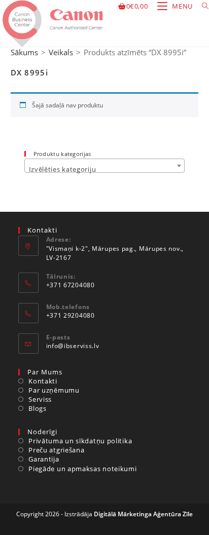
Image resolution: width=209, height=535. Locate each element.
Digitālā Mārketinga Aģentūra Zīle (143, 514)
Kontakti (42, 381)
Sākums (24, 52)
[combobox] (104, 166)
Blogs (37, 408)
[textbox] (105, 169)
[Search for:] (201, 6)
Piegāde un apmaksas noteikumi (82, 468)
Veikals (61, 52)
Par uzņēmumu (53, 390)
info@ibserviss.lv (72, 345)
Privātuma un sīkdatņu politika (80, 440)
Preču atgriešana (56, 449)
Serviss (40, 399)
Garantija (43, 459)
